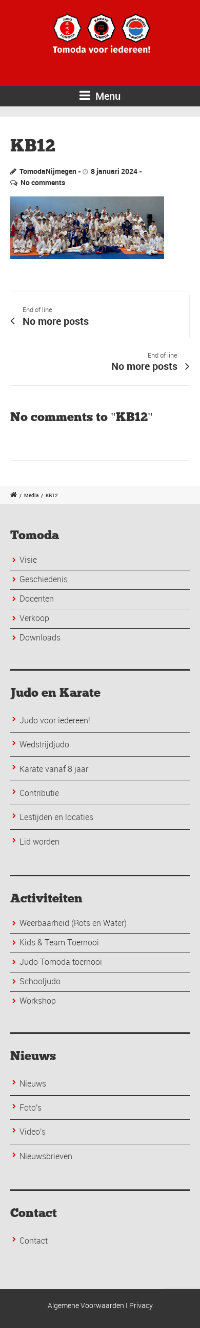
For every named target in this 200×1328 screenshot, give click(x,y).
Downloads (40, 637)
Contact (33, 1240)
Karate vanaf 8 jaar (53, 768)
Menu (107, 96)
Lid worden (39, 841)
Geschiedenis (43, 579)
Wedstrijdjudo (44, 744)
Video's (32, 1131)
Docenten (36, 598)
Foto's (30, 1107)
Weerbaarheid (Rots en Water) (73, 922)
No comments (43, 182)
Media (31, 495)
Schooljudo (40, 981)
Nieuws (32, 1083)
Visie (28, 559)
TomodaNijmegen (47, 171)
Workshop (37, 1000)
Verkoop (34, 618)
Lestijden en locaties (56, 817)
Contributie (39, 793)
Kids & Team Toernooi (59, 942)
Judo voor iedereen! (54, 720)
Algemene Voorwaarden (86, 1305)
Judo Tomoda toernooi (60, 961)
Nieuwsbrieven (45, 1156)
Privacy (141, 1305)
